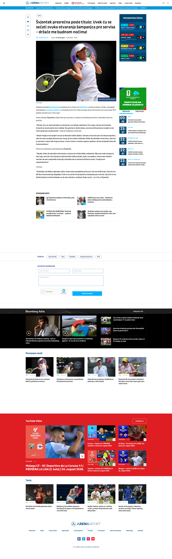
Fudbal (66, 3)
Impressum (65, 531)
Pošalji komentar (87, 293)
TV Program (91, 3)
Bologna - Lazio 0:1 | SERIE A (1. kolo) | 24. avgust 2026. (132, 470)
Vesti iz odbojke (134, 159)
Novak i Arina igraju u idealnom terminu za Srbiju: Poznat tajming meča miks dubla (131, 508)
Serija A (131, 149)
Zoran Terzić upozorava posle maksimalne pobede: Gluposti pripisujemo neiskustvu (137, 164)
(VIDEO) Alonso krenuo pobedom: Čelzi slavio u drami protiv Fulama (109, 8)
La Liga (130, 127)
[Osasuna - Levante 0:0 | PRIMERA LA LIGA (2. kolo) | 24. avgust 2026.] (101, 458)
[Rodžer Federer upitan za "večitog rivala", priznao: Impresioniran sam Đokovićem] (101, 494)
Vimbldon (72, 257)
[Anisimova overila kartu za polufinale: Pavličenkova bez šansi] (70, 367)
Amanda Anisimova (86, 257)
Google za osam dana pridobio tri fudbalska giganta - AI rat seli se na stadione (77, 340)
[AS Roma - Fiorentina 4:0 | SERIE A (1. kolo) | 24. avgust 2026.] (132, 433)
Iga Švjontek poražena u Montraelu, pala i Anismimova (60, 199)
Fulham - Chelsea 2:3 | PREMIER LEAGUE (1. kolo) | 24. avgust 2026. (100, 445)
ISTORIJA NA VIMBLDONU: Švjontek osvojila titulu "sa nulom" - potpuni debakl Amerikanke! (58, 213)
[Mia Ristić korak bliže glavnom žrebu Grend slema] (39, 494)
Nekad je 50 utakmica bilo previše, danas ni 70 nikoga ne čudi (129, 340)
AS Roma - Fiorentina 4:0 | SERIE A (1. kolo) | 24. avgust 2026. (131, 445)
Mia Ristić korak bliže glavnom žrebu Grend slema (136, 121)
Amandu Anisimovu (53, 110)
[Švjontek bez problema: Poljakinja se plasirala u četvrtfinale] (101, 367)
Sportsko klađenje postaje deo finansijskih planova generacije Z (128, 329)
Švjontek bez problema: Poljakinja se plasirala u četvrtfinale (101, 380)
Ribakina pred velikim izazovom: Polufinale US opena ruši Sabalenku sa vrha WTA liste (70, 508)
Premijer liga (133, 138)
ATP (89, 502)
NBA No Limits (102, 3)
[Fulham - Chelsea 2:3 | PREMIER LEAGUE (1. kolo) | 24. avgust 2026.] (101, 433)
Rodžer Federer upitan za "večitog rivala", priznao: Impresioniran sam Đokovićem (100, 508)
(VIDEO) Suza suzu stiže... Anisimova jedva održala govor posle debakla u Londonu (100, 200)
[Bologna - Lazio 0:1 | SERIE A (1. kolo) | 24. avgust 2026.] (132, 458)
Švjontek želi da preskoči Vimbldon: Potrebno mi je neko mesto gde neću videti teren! (131, 381)
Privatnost (101, 531)
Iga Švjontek (54, 107)
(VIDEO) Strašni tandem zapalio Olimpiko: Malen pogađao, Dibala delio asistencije (135, 153)
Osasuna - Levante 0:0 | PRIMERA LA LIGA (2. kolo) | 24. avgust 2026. (100, 470)
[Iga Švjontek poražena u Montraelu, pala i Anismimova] (40, 201)
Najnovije (58, 3)
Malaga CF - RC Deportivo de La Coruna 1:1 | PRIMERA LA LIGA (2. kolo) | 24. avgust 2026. (55, 467)
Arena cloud (128, 3)
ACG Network (78, 531)
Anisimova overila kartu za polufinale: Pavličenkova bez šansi (70, 380)
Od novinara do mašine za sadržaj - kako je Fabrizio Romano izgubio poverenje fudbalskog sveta (42, 341)
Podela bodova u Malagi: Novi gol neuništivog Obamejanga (67, 8)
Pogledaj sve (138, 311)
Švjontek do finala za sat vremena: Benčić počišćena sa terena (38, 380)
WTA (39, 16)
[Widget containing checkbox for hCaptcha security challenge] (53, 291)
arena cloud (53, 531)
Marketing (129, 531)
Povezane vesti (42, 193)
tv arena (77, 547)
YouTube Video (34, 421)
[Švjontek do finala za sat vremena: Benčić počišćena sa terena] (39, 367)
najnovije (32, 531)
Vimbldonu (83, 107)
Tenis (62, 257)
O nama (90, 531)
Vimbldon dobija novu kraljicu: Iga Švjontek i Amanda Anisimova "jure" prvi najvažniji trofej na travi (102, 213)
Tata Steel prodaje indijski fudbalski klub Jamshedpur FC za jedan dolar (128, 319)
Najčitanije (139, 111)
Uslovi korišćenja (115, 531)
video (42, 531)
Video (120, 3)
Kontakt (140, 531)
